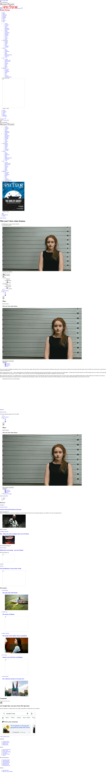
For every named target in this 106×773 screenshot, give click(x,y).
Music (6, 53)
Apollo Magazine (5, 761)
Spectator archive (5, 763)
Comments (6, 290)
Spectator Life (5, 214)
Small (9, 279)
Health (6, 66)
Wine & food (7, 61)
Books (6, 50)
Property (6, 63)
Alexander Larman (3, 507)
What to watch (8, 60)
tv (2, 500)
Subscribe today (5, 770)
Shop (3, 21)
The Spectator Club (6, 765)
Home (3, 12)
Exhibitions (7, 51)
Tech (6, 27)
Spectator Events (5, 764)
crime (3, 499)
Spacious (10, 288)
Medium (9, 280)
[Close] (1, 703)
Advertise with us (5, 742)
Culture (6, 25)
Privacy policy (5, 750)
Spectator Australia (6, 759)
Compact (9, 285)
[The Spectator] (10, 8)
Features (6, 70)
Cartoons (6, 75)
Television (7, 55)
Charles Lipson (5, 676)
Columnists (7, 71)
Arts (6, 49)
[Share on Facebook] (5, 293)
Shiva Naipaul (5, 590)
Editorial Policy (5, 744)
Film (6, 52)
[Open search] (0, 118)
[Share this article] (3, 297)
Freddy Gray (4, 611)
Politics (6, 23)
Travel (6, 62)
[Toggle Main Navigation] (1, 8)
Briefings (4, 17)
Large (10, 282)
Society (6, 42)
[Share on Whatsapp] (5, 295)
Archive (4, 20)
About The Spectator (6, 749)
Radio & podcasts (8, 54)
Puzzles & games (8, 76)
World (6, 43)
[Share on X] (5, 294)
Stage (6, 57)
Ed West (1, 566)
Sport (6, 64)
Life (3, 58)
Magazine (7, 28)
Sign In (19, 8)
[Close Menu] (1, 120)
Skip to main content (4, 0)
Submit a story (5, 743)
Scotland (6, 47)
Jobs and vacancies (6, 754)
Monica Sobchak (5, 633)
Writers (3, 13)
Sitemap (4, 755)
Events (3, 18)
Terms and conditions (6, 751)
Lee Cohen (4, 654)
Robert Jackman (3, 412)
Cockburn (7, 24)
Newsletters (4, 15)
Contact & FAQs (5, 741)
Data (6, 44)
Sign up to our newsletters (7, 771)
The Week (7, 69)
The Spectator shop (6, 762)
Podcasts (4, 16)
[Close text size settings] (3, 276)
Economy (7, 45)
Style (6, 65)
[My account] (22, 8)
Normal (9, 286)
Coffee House (5, 40)
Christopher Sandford (4, 531)
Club (3, 19)
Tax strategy (4, 752)
